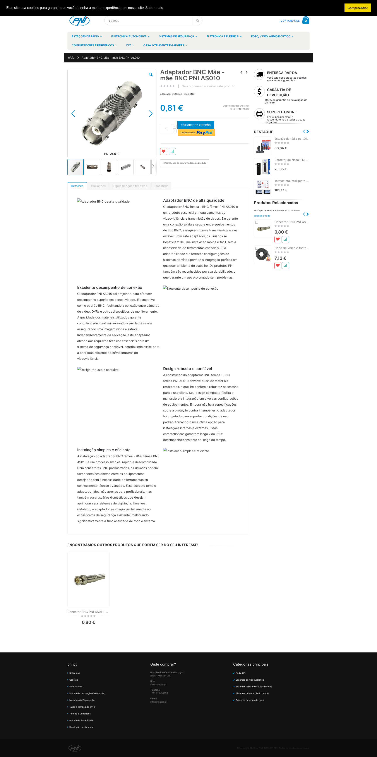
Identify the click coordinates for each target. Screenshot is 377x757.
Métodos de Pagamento (81, 700)
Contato (73, 679)
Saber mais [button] (154, 8)
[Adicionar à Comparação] (285, 239)
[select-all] (262, 215)
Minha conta (75, 686)
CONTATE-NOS (290, 20)
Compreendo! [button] (358, 8)
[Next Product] (246, 72)
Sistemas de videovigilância (250, 679)
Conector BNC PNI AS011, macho (88, 612)
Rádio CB (240, 673)
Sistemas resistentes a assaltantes (254, 686)
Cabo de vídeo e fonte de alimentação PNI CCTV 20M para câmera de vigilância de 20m (292, 248)
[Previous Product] (241, 72)
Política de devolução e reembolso (87, 693)
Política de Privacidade (81, 720)
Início (70, 57)
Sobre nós (74, 673)
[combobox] (153, 20)
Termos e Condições (80, 713)
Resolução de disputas (81, 727)
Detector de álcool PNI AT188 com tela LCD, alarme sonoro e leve (292, 160)
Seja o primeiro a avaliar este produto (208, 86)
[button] (150, 78)
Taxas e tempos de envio (82, 706)
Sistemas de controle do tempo (252, 693)
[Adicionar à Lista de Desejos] (277, 239)
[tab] (77, 185)
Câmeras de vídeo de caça (250, 700)
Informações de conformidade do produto (184, 163)
